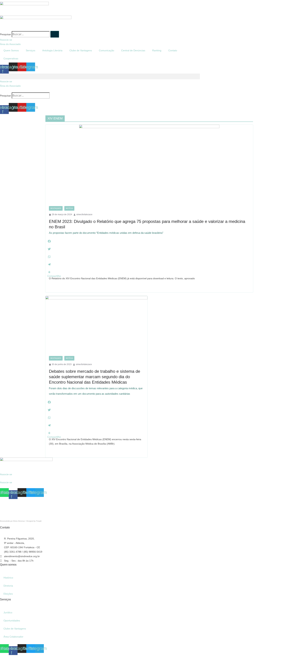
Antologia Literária (52, 50)
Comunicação (106, 50)
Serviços (30, 50)
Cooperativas (11, 58)
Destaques (55, 208)
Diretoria (8, 585)
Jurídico (8, 612)
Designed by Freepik (34, 521)
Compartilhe (54, 276)
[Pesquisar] (54, 34)
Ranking (156, 50)
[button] (100, 76)
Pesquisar (5, 34)
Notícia (69, 208)
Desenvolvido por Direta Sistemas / (13, 521)
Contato (172, 50)
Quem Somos (11, 50)
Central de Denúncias (133, 50)
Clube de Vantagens (80, 50)
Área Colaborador (13, 636)
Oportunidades (12, 620)
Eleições (8, 593)
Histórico (8, 577)
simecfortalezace (84, 214)
